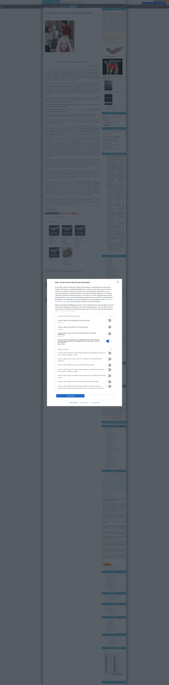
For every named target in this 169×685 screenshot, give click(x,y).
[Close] (118, 282)
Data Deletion (73, 402)
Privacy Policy (95, 402)
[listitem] (84, 316)
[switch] (108, 320)
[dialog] (84, 342)
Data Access (84, 402)
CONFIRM (70, 396)
